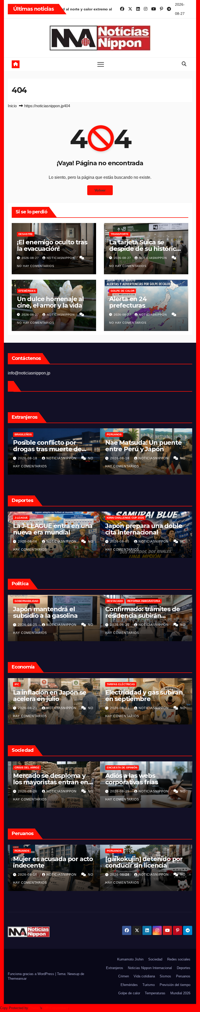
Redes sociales (178, 959)
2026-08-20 (170, 708)
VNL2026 (162, 517)
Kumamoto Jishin (130, 959)
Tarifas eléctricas (79, 684)
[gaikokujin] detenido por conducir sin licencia (102, 862)
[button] (184, 64)
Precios (163, 684)
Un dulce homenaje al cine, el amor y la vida (50, 302)
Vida (160, 767)
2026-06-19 (170, 874)
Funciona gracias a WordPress (31, 974)
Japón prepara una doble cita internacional (101, 529)
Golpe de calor (122, 290)
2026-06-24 (78, 874)
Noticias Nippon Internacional (150, 968)
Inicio (12, 106)
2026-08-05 (78, 541)
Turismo (148, 985)
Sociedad (155, 959)
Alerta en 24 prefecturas (128, 302)
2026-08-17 (170, 458)
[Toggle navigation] (100, 64)
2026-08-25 (78, 625)
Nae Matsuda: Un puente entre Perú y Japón (101, 446)
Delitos (162, 434)
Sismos (165, 976)
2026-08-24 (170, 791)
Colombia (164, 601)
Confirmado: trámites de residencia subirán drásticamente (100, 615)
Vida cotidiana (144, 976)
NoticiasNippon (61, 257)
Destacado (73, 601)
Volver (100, 190)
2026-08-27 (31, 257)
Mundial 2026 (180, 993)
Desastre (25, 234)
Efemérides (27, 290)
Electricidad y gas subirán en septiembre (102, 696)
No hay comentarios (35, 266)
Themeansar (17, 979)
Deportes (183, 968)
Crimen (123, 976)
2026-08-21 (78, 708)
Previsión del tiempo (175, 985)
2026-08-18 (78, 458)
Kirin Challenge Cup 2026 (83, 517)
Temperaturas (155, 993)
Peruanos (72, 434)
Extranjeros (114, 968)
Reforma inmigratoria (101, 601)
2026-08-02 (170, 541)
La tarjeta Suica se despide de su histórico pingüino (144, 248)
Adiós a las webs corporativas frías (89, 779)
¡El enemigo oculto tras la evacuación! (52, 245)
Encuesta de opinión (80, 767)
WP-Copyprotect (55, 1008)
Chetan (34, 1008)
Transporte (120, 234)
